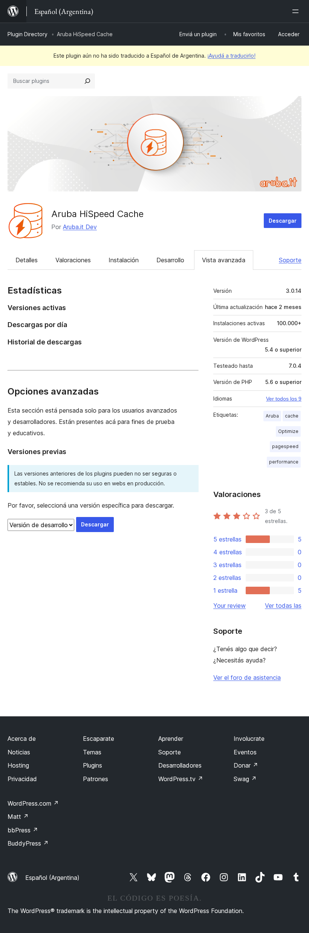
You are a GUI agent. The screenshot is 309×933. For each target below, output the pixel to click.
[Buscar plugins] (87, 81)
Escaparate (98, 738)
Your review (229, 605)
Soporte (290, 260)
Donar (246, 765)
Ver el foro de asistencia (247, 677)
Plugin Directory (27, 34)
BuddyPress (28, 843)
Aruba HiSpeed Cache (97, 213)
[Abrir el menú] (297, 11)
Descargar (283, 220)
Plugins (92, 765)
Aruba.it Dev (80, 227)
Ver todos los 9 (283, 399)
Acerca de (22, 738)
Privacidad (22, 779)
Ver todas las (283, 605)
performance (283, 462)
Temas (92, 752)
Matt (18, 816)
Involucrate (249, 738)
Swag (245, 779)
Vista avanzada (223, 260)
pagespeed (285, 446)
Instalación (124, 260)
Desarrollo (170, 260)
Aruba (272, 416)
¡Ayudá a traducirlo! (231, 55)
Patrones (95, 779)
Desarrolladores (180, 765)
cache (291, 416)
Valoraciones (73, 260)
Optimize (288, 431)
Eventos (245, 752)
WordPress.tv (180, 779)
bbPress (23, 830)
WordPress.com (33, 803)
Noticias (19, 752)
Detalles (26, 260)
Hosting (18, 765)
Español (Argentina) (52, 877)
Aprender (170, 738)
